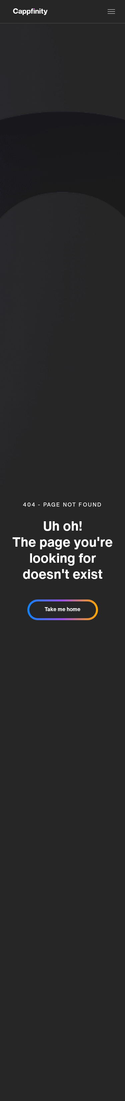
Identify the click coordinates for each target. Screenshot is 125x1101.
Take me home (62, 609)
